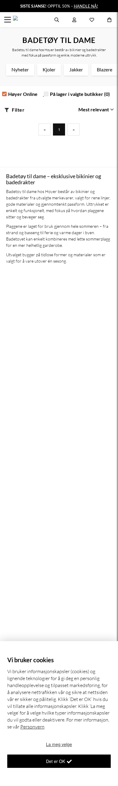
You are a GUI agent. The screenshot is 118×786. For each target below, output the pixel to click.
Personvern (32, 727)
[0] (109, 19)
